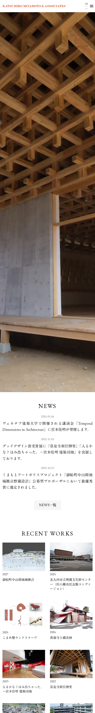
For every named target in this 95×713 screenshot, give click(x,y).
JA (87, 3)
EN (86, 8)
